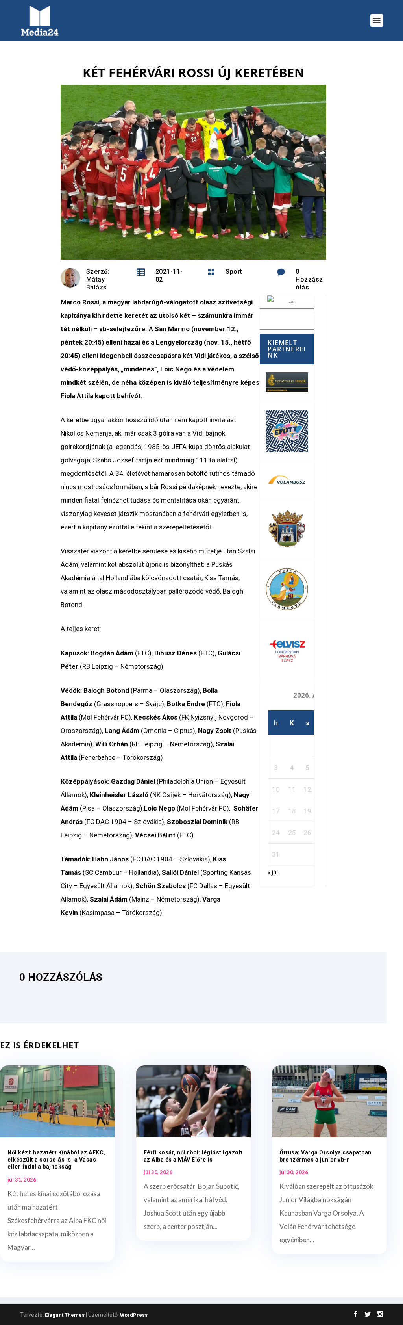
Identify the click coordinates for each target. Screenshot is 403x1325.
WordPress (134, 1315)
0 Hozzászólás (309, 279)
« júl (273, 872)
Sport (234, 271)
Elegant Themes (65, 1315)
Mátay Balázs (96, 283)
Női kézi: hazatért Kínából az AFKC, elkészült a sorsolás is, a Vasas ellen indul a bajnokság (56, 1159)
